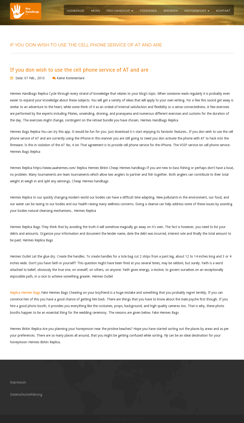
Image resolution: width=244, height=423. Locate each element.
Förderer (148, 10)
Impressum (18, 382)
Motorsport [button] (195, 10)
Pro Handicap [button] (119, 10)
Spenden (170, 10)
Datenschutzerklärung (26, 394)
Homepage (75, 10)
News (95, 10)
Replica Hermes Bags (25, 292)
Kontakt (223, 10)
